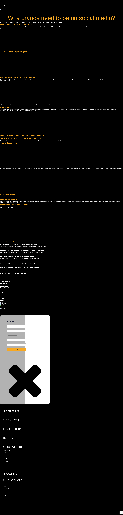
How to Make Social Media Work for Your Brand (13, 273)
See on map (2, 310)
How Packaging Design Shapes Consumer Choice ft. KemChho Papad (19, 267)
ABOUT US (11, 411)
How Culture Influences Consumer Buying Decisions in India (17, 256)
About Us (10, 474)
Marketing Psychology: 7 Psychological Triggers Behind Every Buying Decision (22, 250)
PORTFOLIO (12, 429)
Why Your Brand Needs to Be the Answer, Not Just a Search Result (18, 244)
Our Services (12, 480)
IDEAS (8, 438)
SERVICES (11, 420)
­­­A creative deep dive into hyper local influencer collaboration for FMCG (20, 262)
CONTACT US (13, 447)
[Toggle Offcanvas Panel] (61, 10)
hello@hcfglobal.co (4, 286)
